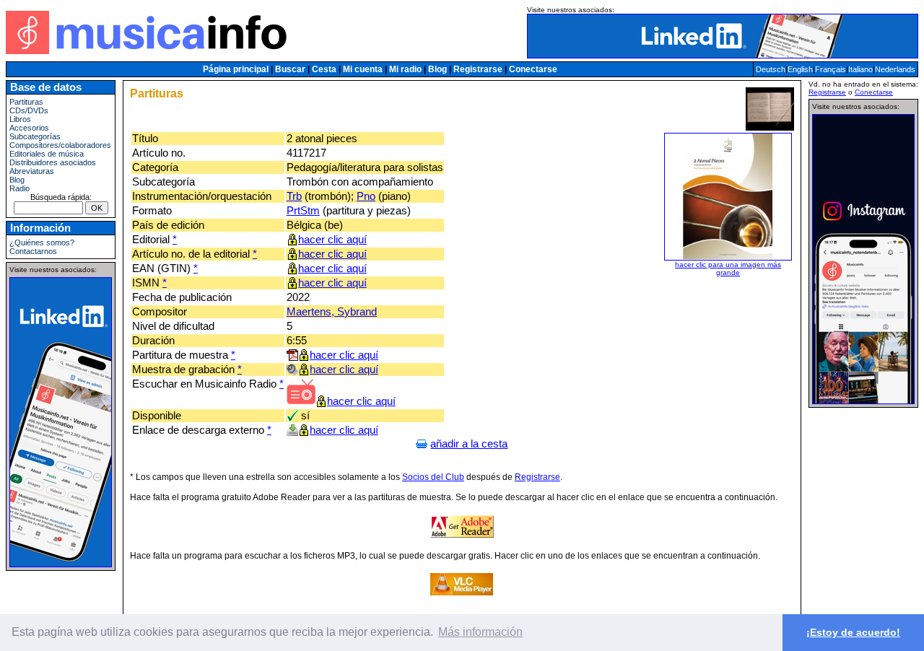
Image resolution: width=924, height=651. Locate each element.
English (800, 69)
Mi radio (405, 69)
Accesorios (29, 127)
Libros (20, 119)
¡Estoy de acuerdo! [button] (853, 632)
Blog (437, 69)
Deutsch (770, 69)
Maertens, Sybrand (332, 312)
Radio (19, 188)
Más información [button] (480, 632)
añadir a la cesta (468, 444)
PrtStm (303, 211)
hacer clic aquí (332, 239)
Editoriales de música (46, 153)
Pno (366, 196)
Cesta (324, 69)
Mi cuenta (363, 69)
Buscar (290, 69)
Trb (294, 196)
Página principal (236, 69)
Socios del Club (433, 477)
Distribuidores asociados (52, 162)
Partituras (26, 101)
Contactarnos (33, 251)
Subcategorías (35, 136)
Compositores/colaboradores (60, 145)
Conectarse (533, 69)
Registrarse (477, 69)
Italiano (860, 69)
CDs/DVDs (28, 110)
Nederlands (895, 69)
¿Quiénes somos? (41, 242)
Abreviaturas (31, 171)
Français (830, 69)
